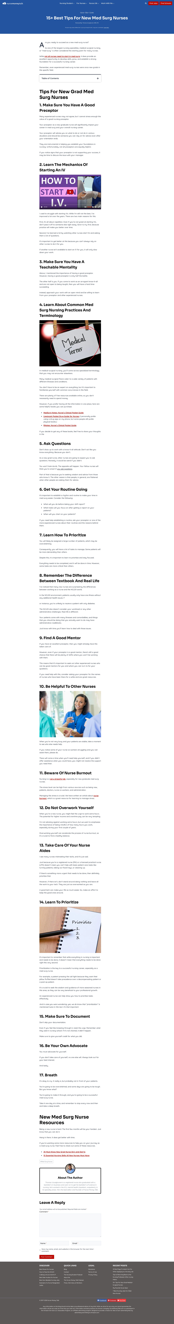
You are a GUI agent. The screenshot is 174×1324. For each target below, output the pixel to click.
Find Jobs (153, 3)
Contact (66, 1272)
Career (92, 12)
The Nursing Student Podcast (73, 1275)
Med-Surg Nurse (46, 1161)
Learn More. (106, 27)
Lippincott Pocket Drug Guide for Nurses (61, 416)
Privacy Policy (92, 1275)
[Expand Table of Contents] (98, 78)
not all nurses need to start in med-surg (62, 56)
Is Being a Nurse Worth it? (47, 1275)
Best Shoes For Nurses (46, 1269)
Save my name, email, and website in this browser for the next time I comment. (68, 1250)
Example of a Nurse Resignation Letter (49, 1284)
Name (43, 1243)
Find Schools (166, 3)
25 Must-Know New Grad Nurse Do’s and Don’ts (64, 1152)
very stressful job (58, 779)
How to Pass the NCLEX (46, 1272)
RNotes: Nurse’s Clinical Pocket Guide (60, 425)
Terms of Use (92, 1272)
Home (82, 12)
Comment (44, 1212)
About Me (67, 1277)
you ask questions (64, 469)
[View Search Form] (145, 3)
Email (75, 1243)
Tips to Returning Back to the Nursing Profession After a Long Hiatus (123, 1277)
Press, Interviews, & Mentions (73, 1283)
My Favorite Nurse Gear (120, 1288)
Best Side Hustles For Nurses (48, 1277)
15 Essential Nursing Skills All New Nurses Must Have (66, 1155)
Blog (86, 12)
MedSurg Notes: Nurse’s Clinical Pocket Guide (64, 413)
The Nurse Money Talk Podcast (74, 1280)
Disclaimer (91, 1269)
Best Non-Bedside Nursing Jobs (49, 1280)
